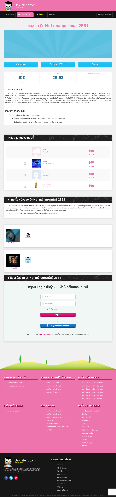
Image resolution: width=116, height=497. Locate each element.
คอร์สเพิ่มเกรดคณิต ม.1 (53, 383)
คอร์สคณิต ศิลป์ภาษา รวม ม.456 (56, 420)
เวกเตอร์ (84, 439)
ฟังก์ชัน (84, 414)
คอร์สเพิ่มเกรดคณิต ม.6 (53, 417)
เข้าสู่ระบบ (58, 314)
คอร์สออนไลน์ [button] (25, 14)
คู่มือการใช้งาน (62, 490)
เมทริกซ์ (84, 446)
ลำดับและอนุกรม (87, 442)
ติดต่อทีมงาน (61, 484)
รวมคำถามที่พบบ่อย (64, 481)
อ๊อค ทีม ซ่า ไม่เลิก (13, 243)
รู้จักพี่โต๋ (60, 471)
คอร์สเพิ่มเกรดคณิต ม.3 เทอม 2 (92, 399)
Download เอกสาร (63, 477)
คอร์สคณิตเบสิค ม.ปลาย (15, 386)
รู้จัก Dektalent (61, 468)
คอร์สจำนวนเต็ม (13, 411)
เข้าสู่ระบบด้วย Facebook (59, 325)
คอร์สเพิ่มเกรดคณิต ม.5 (53, 414)
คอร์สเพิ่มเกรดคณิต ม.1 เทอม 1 (92, 383)
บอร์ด (53, 14)
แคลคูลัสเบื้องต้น (87, 433)
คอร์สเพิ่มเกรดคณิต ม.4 (53, 411)
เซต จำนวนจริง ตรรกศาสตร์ (92, 411)
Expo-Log (85, 423)
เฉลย (96, 64)
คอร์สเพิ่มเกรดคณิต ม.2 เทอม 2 (92, 392)
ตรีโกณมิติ (85, 427)
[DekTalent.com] (8, 5)
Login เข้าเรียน (105, 14)
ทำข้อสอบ (22, 64)
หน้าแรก (11, 14)
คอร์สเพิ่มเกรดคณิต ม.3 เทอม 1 (92, 395)
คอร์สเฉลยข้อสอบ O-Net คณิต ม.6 (56, 427)
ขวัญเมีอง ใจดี (13, 268)
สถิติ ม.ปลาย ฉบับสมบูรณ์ (90, 430)
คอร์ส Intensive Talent (52, 423)
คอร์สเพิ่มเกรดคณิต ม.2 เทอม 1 (92, 389)
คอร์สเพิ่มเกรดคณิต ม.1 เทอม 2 (92, 386)
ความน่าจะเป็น (87, 417)
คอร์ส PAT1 (48, 430)
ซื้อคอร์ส (41, 14)
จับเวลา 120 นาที (59, 64)
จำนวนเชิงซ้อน (87, 436)
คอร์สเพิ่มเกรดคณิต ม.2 (53, 386)
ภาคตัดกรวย (86, 420)
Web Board (60, 487)
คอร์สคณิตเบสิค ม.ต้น (14, 383)
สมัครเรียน (61, 474)
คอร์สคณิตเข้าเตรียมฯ (52, 392)
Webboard (49, 213)
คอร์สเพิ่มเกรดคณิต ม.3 (53, 389)
